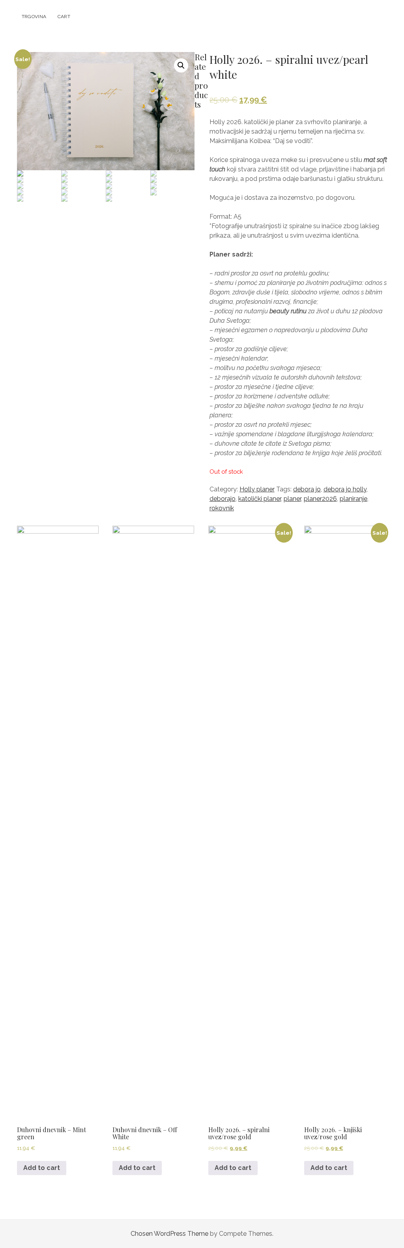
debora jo (307, 489)
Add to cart (41, 1168)
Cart (64, 16)
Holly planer (257, 489)
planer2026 (320, 498)
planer (292, 498)
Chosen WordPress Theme (169, 1233)
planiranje (353, 498)
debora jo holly (345, 489)
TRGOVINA (34, 16)
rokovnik (221, 508)
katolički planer (259, 498)
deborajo (222, 498)
